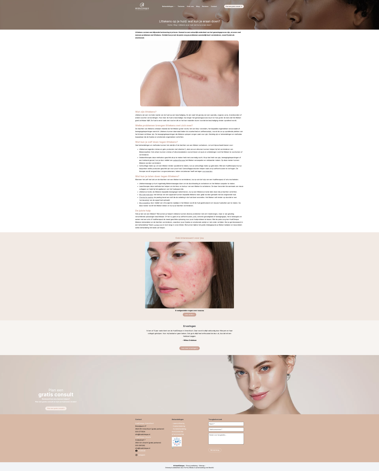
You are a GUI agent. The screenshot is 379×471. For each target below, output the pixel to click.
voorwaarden (207, 171)
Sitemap (202, 466)
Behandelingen (167, 6)
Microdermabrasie (146, 195)
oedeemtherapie (179, 160)
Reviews (205, 6)
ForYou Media (188, 468)
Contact (214, 6)
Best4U (211, 468)
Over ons (190, 6)
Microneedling (144, 203)
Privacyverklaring (191, 466)
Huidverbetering (179, 426)
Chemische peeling (146, 197)
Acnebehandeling (179, 429)
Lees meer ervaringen (189, 348)
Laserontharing (178, 423)
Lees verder (189, 314)
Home (169, 25)
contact (157, 225)
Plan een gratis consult (233, 6)
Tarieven (181, 6)
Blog (198, 6)
